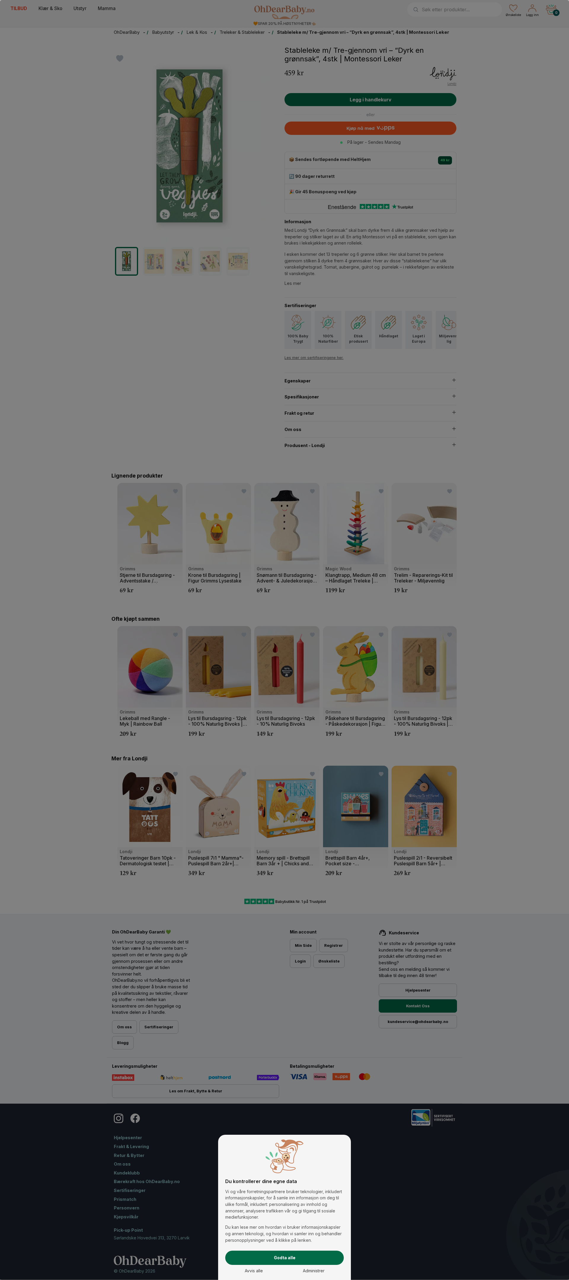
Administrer (314, 1270)
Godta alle (284, 1257)
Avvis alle (254, 1270)
